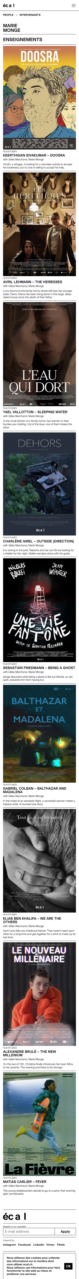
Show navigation (73, 5)
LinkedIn (38, 1244)
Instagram (9, 1244)
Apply (65, 1232)
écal (14, 1216)
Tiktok (61, 1244)
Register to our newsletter (14, 1226)
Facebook (24, 1244)
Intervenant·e (30, 15)
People (8, 15)
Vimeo (50, 1244)
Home (8, 5)
